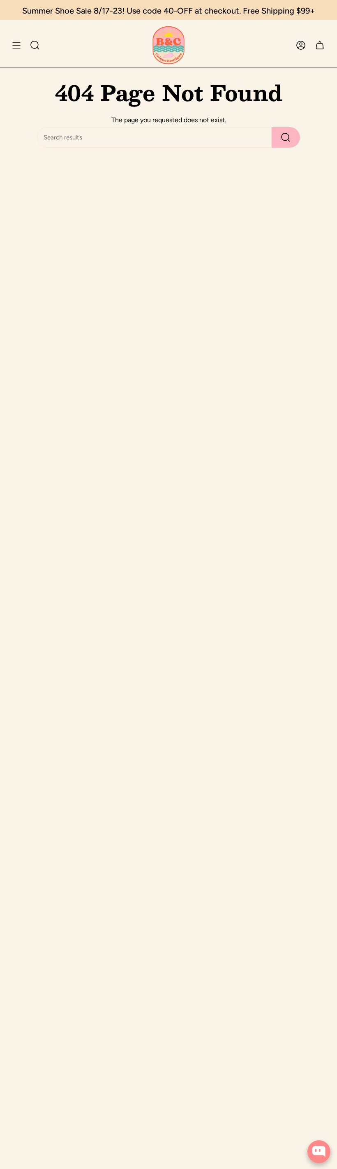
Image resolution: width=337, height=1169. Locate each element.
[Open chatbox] (318, 1151)
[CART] (319, 45)
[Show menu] (16, 45)
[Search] (286, 137)
